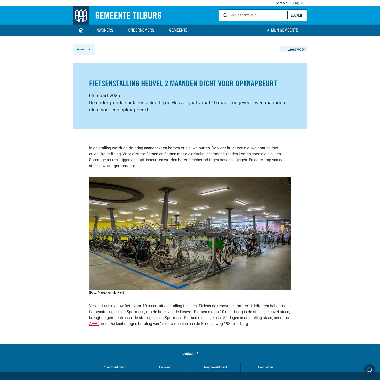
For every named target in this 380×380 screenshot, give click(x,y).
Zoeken (296, 15)
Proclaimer (265, 367)
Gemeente (178, 30)
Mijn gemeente (284, 30)
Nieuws (80, 49)
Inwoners (104, 30)
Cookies (165, 367)
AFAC (94, 323)
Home (81, 30)
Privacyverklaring (114, 367)
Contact (188, 353)
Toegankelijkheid (215, 367)
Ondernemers (141, 30)
